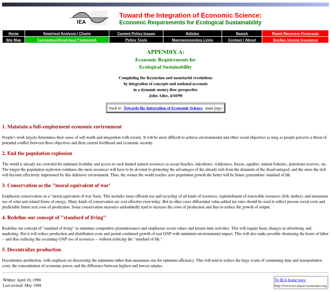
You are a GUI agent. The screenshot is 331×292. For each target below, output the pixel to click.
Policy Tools (136, 40)
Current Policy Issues (136, 33)
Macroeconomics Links (192, 40)
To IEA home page (290, 279)
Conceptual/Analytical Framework (67, 40)
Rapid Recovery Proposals (295, 33)
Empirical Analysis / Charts (67, 33)
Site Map (13, 40)
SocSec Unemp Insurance (295, 40)
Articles (192, 33)
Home (14, 33)
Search (242, 33)
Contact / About (242, 40)
